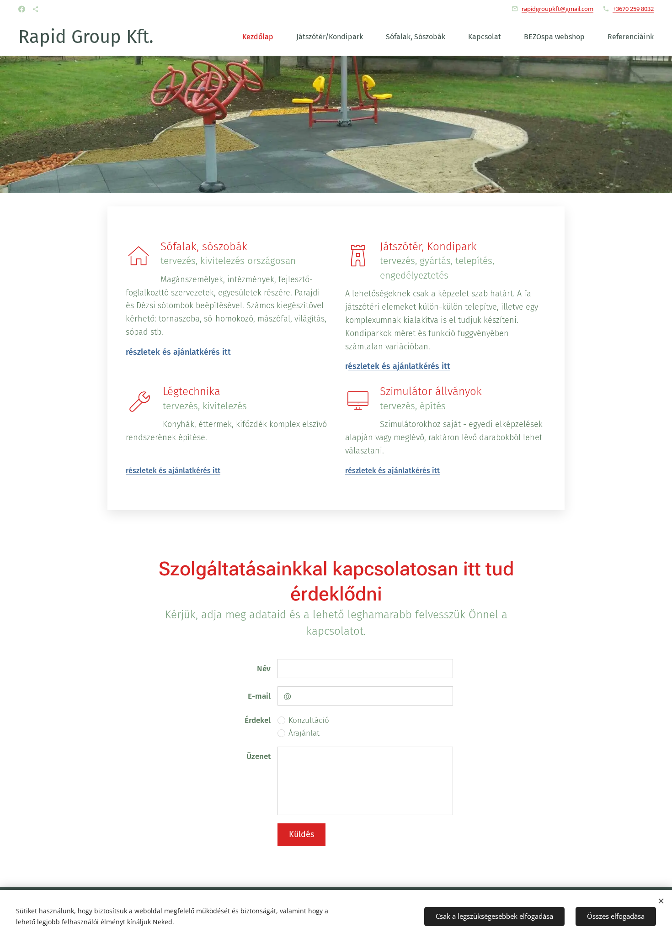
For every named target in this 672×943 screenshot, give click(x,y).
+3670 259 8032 (633, 9)
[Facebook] (21, 9)
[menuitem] (262, 37)
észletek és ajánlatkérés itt (399, 366)
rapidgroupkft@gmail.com (557, 9)
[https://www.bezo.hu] (35, 9)
